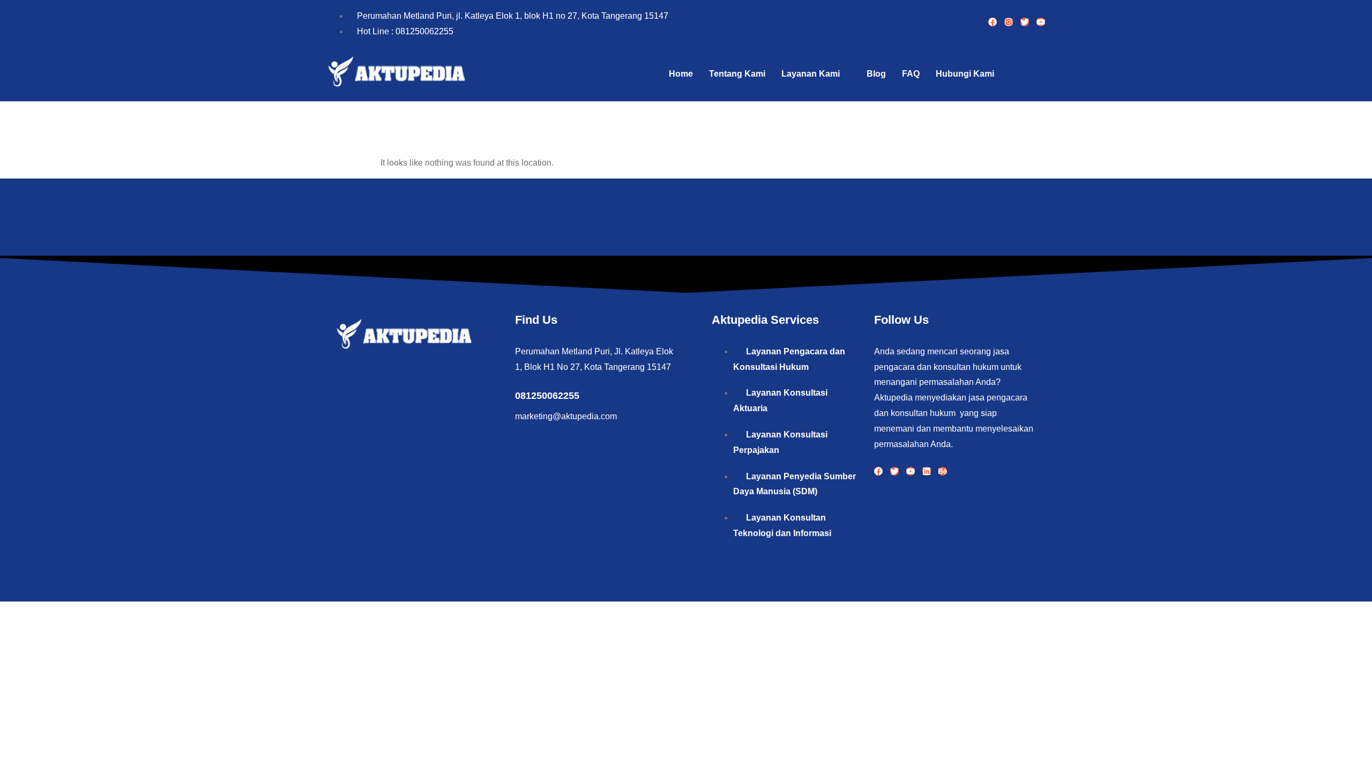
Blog (876, 73)
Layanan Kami (810, 73)
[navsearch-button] (1031, 74)
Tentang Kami (737, 73)
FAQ (911, 73)
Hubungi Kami (965, 73)
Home (681, 73)
